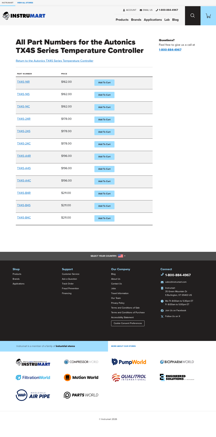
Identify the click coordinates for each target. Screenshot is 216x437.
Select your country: (108, 256)
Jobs (113, 288)
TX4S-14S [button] (23, 94)
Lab (167, 20)
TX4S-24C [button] (24, 143)
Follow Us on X (172, 316)
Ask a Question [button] (69, 279)
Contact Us (116, 283)
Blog (175, 20)
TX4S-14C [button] (23, 106)
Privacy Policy (117, 303)
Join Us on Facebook (175, 310)
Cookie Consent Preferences (128, 323)
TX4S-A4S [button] (24, 168)
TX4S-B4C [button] (24, 217)
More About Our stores (123, 346)
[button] (145, 10)
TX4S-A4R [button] (24, 156)
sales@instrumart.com (175, 282)
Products (122, 20)
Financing (66, 293)
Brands (136, 20)
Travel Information (120, 293)
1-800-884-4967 (178, 275)
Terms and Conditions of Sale (125, 307)
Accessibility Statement (122, 317)
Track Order (68, 283)
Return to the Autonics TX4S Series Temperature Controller (54, 61)
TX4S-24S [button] (23, 131)
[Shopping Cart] (208, 15)
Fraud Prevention (70, 288)
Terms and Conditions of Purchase (128, 312)
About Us (115, 279)
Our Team (116, 298)
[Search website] (193, 15)
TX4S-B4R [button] (24, 193)
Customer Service (70, 274)
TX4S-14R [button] (23, 82)
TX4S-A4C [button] (24, 180)
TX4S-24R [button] (24, 119)
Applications (153, 20)
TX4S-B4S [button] (24, 205)
